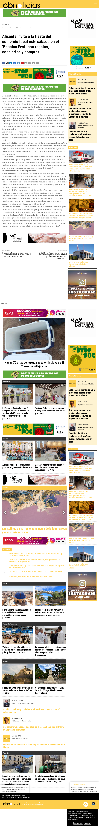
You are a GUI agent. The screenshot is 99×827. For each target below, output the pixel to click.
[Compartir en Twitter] (7, 63)
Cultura (5, 662)
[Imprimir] (25, 63)
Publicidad (12, 798)
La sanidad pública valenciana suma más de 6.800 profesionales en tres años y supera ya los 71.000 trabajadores (50, 652)
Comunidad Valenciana (10, 625)
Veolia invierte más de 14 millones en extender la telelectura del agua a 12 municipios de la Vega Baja (50, 779)
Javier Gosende (83, 100)
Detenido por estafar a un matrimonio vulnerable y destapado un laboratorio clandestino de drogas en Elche (80, 193)
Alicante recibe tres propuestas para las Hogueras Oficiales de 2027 (17, 466)
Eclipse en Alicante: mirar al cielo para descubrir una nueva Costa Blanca (82, 91)
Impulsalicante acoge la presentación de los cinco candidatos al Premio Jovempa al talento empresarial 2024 (16, 255)
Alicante (5, 438)
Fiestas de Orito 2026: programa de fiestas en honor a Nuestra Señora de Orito (17, 691)
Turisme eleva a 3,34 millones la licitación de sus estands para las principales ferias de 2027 (16, 650)
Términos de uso (38, 803)
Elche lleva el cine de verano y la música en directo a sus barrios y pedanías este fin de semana (49, 613)
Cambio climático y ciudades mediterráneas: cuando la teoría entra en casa (80, 135)
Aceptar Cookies (78, 823)
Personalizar (87, 823)
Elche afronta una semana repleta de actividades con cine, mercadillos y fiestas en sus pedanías (16, 614)
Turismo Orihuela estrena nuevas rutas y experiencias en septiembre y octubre (50, 411)
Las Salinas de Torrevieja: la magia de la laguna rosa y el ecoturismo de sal (81, 239)
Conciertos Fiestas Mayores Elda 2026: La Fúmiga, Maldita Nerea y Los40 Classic (49, 691)
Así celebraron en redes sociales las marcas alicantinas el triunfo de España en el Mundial (80, 112)
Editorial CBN (82, 79)
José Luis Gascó (83, 123)
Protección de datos (48, 803)
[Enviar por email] (29, 63)
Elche (5, 584)
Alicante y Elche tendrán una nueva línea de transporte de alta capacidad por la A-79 (50, 467)
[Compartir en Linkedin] (10, 63)
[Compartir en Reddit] (18, 63)
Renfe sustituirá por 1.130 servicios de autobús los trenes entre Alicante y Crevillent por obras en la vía (80, 168)
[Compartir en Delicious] (14, 63)
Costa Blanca (7, 382)
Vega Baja (6, 754)
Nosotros (5, 798)
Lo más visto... (72, 147)
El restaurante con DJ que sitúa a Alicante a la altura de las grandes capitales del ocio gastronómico (81, 216)
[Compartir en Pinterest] (22, 63)
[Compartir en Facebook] (3, 63)
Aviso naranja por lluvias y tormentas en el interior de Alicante (78, 264)
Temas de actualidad (23, 798)
